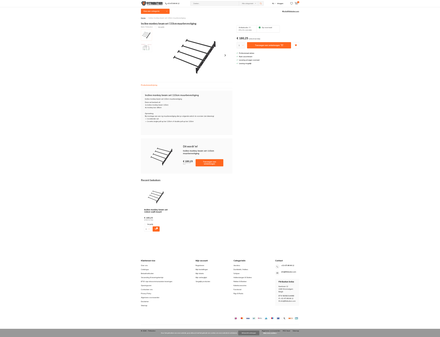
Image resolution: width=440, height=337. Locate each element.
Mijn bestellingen (202, 269)
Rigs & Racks (238, 293)
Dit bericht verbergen (249, 333)
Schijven (237, 273)
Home (143, 18)
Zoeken (261, 3)
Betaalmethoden (147, 273)
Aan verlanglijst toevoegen (296, 45)
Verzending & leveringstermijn (152, 277)
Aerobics (237, 265)
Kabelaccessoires (240, 285)
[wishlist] (291, 3)
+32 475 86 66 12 (287, 265)
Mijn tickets (200, 273)
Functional (237, 289)
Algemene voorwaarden (150, 297)
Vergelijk (150, 224)
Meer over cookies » (270, 333)
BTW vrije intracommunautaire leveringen (156, 281)
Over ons (144, 265)
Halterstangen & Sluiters (243, 277)
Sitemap (144, 305)
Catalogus (145, 269)
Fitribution (149, 27)
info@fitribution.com (288, 272)
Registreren (200, 265)
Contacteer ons (147, 289)
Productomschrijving (149, 85)
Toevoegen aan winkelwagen (209, 163)
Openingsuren (146, 285)
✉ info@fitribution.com (290, 11)
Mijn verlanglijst (201, 277)
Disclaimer (145, 301)
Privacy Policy (146, 293)
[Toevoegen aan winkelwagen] (156, 229)
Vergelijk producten (203, 281)
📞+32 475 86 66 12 (172, 3)
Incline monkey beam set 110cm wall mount (156, 210)
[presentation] (225, 55)
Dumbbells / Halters (241, 269)
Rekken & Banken (240, 281)
